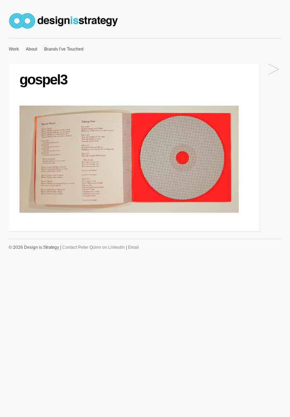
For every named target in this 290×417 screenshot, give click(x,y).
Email (133, 247)
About (31, 49)
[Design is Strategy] (64, 29)
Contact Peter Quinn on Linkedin (93, 247)
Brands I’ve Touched (63, 49)
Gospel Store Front (273, 70)
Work (14, 49)
